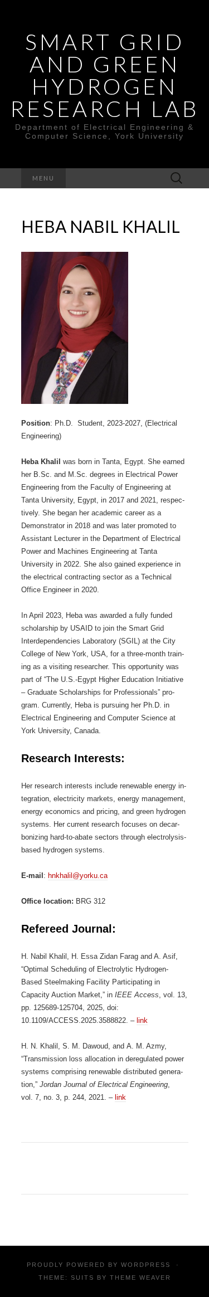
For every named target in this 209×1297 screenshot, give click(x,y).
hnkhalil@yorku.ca (78, 875)
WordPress (146, 1264)
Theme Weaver (140, 1277)
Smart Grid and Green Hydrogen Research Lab (105, 75)
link (142, 1020)
